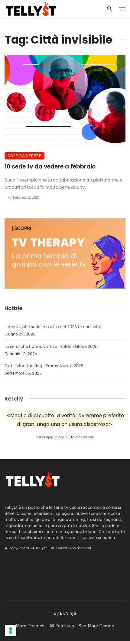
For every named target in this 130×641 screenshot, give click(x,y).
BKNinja (68, 613)
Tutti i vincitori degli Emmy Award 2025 (44, 365)
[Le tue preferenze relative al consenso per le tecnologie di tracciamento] (10, 630)
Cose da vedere (24, 156)
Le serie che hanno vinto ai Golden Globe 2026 (51, 346)
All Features (61, 626)
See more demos (96, 626)
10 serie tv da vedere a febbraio (50, 166)
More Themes (30, 626)
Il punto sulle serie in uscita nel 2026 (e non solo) (53, 326)
